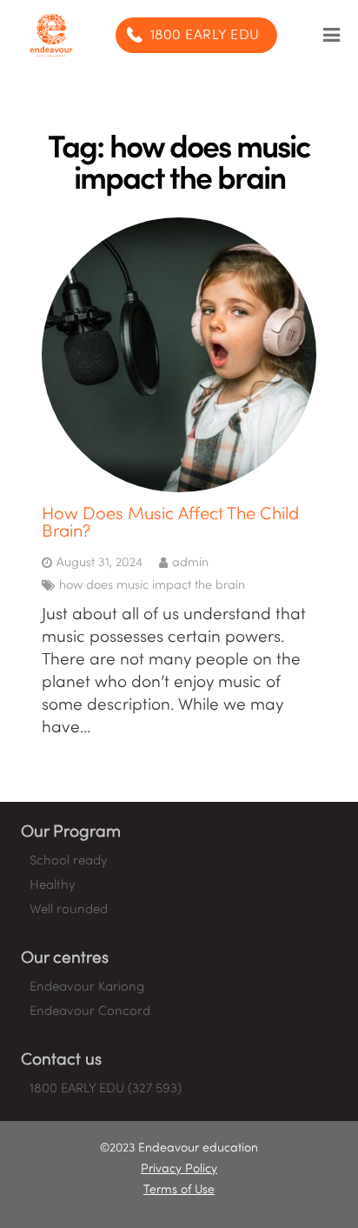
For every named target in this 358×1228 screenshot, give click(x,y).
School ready (68, 861)
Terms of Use (179, 1190)
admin (190, 563)
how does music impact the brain (152, 585)
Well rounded (69, 910)
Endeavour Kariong (87, 987)
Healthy (52, 885)
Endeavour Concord (90, 1011)
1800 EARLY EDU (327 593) (106, 1089)
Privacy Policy (179, 1169)
